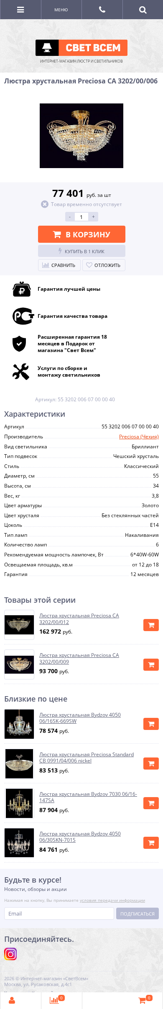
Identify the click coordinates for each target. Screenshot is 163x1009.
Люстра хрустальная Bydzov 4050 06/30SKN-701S (80, 836)
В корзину (88, 234)
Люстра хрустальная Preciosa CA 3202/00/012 (79, 618)
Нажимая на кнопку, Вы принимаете (74, 900)
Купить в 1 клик (84, 251)
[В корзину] (151, 625)
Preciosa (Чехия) (139, 436)
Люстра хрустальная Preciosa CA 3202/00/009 (79, 658)
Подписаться (137, 914)
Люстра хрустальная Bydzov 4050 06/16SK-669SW (80, 718)
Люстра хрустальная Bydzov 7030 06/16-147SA (88, 797)
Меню (61, 10)
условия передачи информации (112, 900)
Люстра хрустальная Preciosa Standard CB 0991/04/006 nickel (86, 757)
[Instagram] (10, 954)
